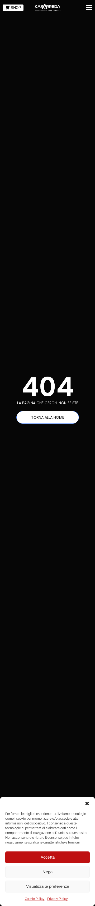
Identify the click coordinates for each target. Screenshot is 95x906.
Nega (47, 871)
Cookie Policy (35, 899)
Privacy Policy (57, 899)
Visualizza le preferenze (47, 886)
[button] (87, 803)
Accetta (48, 857)
